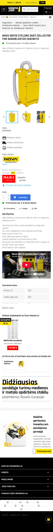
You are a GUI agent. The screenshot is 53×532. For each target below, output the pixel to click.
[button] (16, 185)
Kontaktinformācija (11, 466)
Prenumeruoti (44, 451)
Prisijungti (48, 8)
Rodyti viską (8, 307)
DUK (35, 208)
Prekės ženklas (8, 154)
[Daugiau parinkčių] (48, 519)
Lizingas (25, 208)
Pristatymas (10, 208)
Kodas (4, 128)
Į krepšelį (20, 197)
